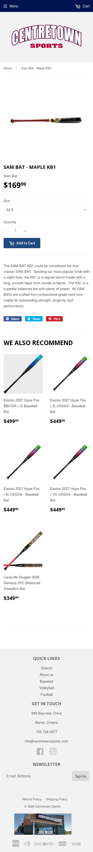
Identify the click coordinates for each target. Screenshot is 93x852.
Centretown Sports (48, 806)
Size (7, 200)
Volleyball (46, 687)
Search (46, 667)
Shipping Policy (56, 799)
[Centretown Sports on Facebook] (40, 752)
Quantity (10, 222)
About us (46, 674)
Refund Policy (31, 799)
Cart (85, 5)
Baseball (46, 681)
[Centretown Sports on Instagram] (53, 752)
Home (8, 68)
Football (47, 694)
